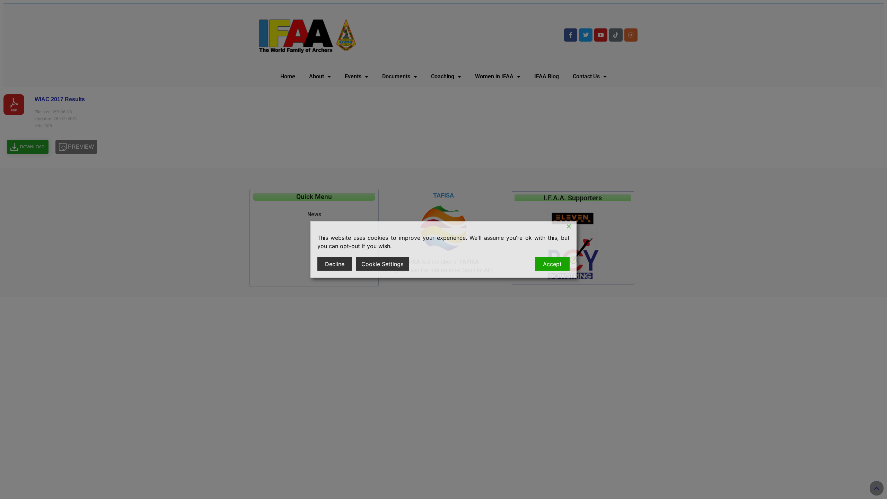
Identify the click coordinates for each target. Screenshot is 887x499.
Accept (552, 264)
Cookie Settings (382, 264)
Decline (334, 264)
